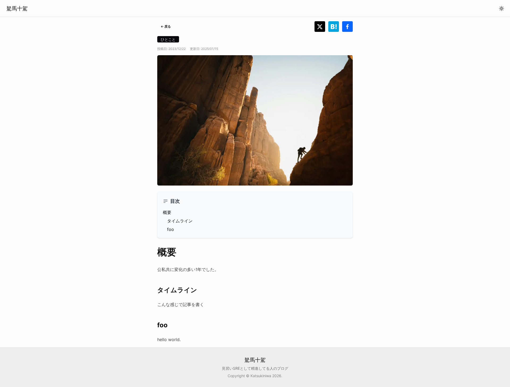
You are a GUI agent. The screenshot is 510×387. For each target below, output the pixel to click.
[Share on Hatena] (335, 26)
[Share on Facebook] (347, 26)
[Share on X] (321, 26)
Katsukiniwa (260, 375)
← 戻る (166, 26)
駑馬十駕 (17, 8)
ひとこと (168, 39)
